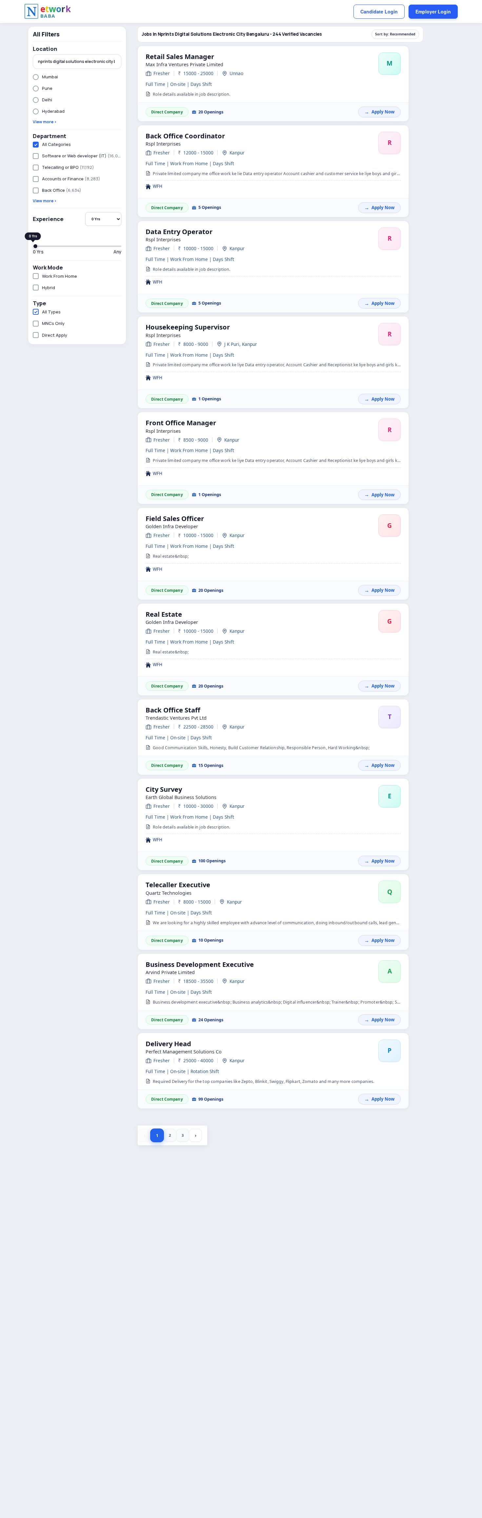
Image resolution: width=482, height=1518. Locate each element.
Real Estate (164, 614)
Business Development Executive (200, 964)
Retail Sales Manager (180, 56)
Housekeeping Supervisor (188, 326)
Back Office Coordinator (185, 135)
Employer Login (433, 11)
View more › (45, 122)
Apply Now (383, 112)
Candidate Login (379, 11)
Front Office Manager (181, 422)
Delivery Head (168, 1043)
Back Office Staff (173, 709)
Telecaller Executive (178, 884)
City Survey (164, 789)
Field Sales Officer (175, 518)
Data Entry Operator (179, 231)
